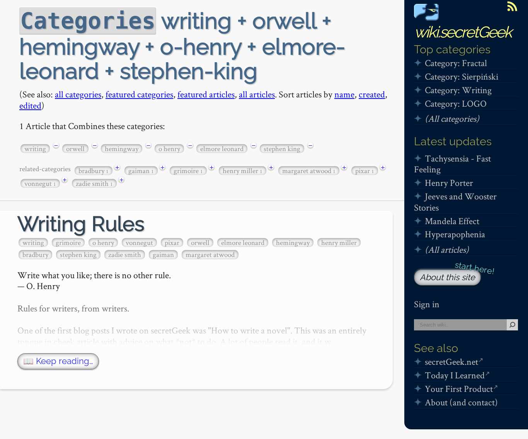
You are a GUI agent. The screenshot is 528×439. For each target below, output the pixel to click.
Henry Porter (449, 183)
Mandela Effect (452, 221)
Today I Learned (455, 375)
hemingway (121, 148)
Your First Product (459, 389)
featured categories (139, 94)
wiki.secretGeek (462, 32)
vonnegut (40, 183)
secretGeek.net (451, 362)
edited (30, 105)
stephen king (282, 148)
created (372, 94)
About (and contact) (461, 402)
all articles (257, 94)
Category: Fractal (456, 63)
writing (35, 148)
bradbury (93, 170)
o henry (169, 148)
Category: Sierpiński (461, 76)
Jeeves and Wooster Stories (455, 201)
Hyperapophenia (455, 234)
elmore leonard (222, 148)
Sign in (426, 304)
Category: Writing (458, 90)
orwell (75, 148)
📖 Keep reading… (58, 361)
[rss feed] (512, 6)
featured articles (206, 94)
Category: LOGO (456, 103)
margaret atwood (309, 170)
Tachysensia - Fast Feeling (452, 163)
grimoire (188, 170)
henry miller (242, 170)
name (344, 94)
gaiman (141, 170)
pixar (364, 170)
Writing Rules (81, 224)
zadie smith (94, 183)
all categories (78, 94)
